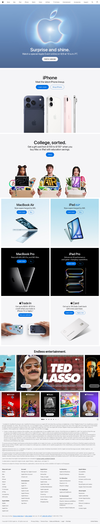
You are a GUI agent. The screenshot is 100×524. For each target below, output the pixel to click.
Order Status (43, 499)
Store (3, 471)
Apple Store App (44, 484)
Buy (31, 212)
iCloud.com (24, 477)
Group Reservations (45, 479)
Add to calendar (50, 59)
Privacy (81, 482)
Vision (3, 484)
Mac (3, 474)
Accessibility (82, 471)
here (47, 429)
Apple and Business (65, 471)
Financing (43, 494)
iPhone (4, 479)
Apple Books (24, 500)
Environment (82, 477)
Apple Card (5, 505)
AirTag (4, 492)
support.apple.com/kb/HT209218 (46, 458)
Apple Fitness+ (25, 493)
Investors (81, 500)
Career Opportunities (84, 498)
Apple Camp (43, 482)
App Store (24, 503)
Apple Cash (5, 511)
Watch (4, 482)
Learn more (42, 87)
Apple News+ (24, 495)
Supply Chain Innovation (85, 487)
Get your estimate (25, 315)
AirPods (4, 487)
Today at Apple (44, 477)
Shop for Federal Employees (67, 507)
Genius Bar (43, 474)
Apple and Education (65, 481)
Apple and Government (66, 498)
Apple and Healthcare (65, 492)
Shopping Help (44, 502)
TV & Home (5, 489)
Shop (50, 155)
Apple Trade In (44, 492)
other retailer (28, 516)
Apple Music (24, 488)
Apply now (80, 313)
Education (81, 474)
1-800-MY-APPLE (47, 516)
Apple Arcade (25, 490)
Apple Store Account (26, 474)
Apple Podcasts (25, 498)
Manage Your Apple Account (29, 471)
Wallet (3, 503)
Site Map (68, 521)
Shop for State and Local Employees (66, 504)
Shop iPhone (57, 87)
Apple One (24, 483)
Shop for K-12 (63, 483)
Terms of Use (44, 521)
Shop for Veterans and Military (68, 501)
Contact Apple (82, 508)
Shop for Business (64, 474)
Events (80, 505)
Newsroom (81, 493)
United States (94, 521)
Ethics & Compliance (84, 503)
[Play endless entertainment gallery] (97, 419)
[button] (92, 2)
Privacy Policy (35, 521)
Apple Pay (5, 508)
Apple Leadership (83, 495)
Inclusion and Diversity (85, 479)
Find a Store (43, 471)
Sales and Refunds (54, 521)
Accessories (5, 494)
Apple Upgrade (44, 489)
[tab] (46, 419)
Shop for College (64, 485)
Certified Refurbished (46, 487)
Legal (62, 521)
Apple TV (23, 485)
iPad (3, 477)
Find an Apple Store (18, 516)
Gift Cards (5, 497)
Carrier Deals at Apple (46, 497)
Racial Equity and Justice (85, 484)
